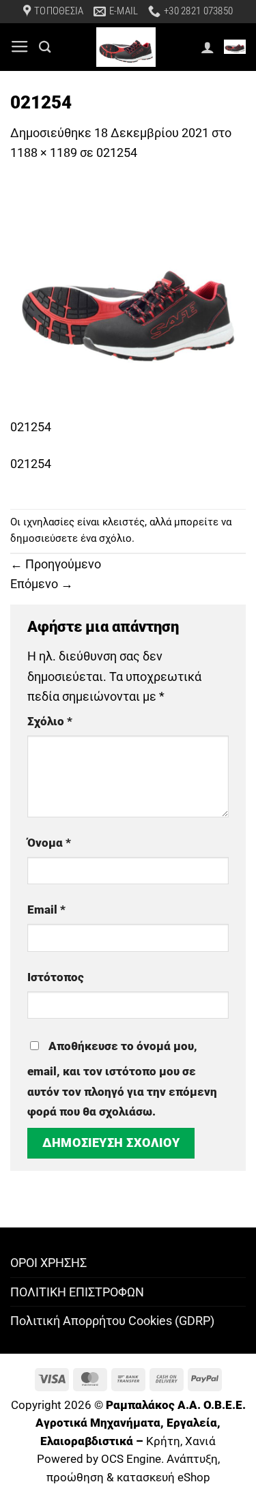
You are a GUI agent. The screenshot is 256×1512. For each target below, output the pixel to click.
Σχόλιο (49, 721)
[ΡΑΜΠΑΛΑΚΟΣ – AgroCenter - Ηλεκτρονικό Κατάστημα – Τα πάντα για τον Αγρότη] (125, 47)
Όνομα (49, 843)
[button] (19, 47)
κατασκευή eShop (163, 1477)
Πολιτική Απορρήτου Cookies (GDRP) (112, 1320)
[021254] (128, 298)
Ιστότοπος (55, 977)
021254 (116, 152)
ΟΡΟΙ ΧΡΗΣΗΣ (48, 1262)
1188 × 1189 (43, 152)
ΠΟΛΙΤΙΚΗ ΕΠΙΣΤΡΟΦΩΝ (77, 1292)
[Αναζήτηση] (45, 47)
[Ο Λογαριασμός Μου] (207, 47)
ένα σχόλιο (106, 538)
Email (46, 909)
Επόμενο (41, 584)
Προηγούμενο (55, 564)
